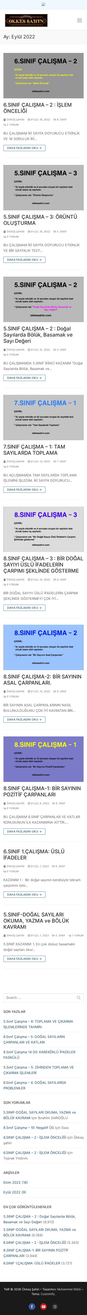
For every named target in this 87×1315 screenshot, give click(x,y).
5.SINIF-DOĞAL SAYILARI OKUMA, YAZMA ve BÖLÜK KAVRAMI (36, 921)
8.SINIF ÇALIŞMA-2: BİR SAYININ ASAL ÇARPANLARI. (42, 680)
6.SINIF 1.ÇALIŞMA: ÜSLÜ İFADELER (34, 854)
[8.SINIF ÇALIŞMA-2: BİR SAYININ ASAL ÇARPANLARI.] (43, 647)
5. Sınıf (61, 231)
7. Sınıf (61, 461)
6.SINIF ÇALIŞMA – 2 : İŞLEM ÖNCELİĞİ (37, 108)
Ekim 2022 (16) (15, 1182)
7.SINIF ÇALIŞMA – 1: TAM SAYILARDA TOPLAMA (34, 450)
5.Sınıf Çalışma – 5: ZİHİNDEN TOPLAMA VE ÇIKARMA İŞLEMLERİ (38, 1070)
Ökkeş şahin (15, 119)
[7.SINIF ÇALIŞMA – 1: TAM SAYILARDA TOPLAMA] (43, 417)
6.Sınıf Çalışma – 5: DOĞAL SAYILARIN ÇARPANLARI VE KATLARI (34, 1039)
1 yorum (77, 935)
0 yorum (12, 236)
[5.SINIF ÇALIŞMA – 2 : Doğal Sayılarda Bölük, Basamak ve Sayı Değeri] (43, 299)
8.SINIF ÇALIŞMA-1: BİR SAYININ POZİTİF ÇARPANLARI (42, 791)
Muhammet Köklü (69, 1289)
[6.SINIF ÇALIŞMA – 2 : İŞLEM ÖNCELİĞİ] (43, 75)
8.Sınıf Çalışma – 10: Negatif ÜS (28, 1127)
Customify (48, 1294)
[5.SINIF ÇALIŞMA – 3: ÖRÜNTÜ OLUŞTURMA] (43, 187)
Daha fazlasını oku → (24, 148)
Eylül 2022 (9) (14, 1192)
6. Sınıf (61, 119)
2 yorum (12, 124)
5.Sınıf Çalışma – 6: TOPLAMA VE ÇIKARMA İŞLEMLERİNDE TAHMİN (38, 1024)
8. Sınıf (61, 579)
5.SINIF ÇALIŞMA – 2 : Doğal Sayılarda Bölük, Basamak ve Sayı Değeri (38, 335)
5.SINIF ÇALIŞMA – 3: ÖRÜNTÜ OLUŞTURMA (40, 220)
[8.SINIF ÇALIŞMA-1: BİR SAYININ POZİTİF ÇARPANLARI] (43, 759)
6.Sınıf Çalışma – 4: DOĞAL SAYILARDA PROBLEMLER (34, 1085)
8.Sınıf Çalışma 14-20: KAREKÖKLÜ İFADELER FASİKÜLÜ (39, 1055)
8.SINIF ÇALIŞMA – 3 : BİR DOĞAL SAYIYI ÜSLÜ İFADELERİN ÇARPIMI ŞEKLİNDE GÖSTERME (43, 564)
